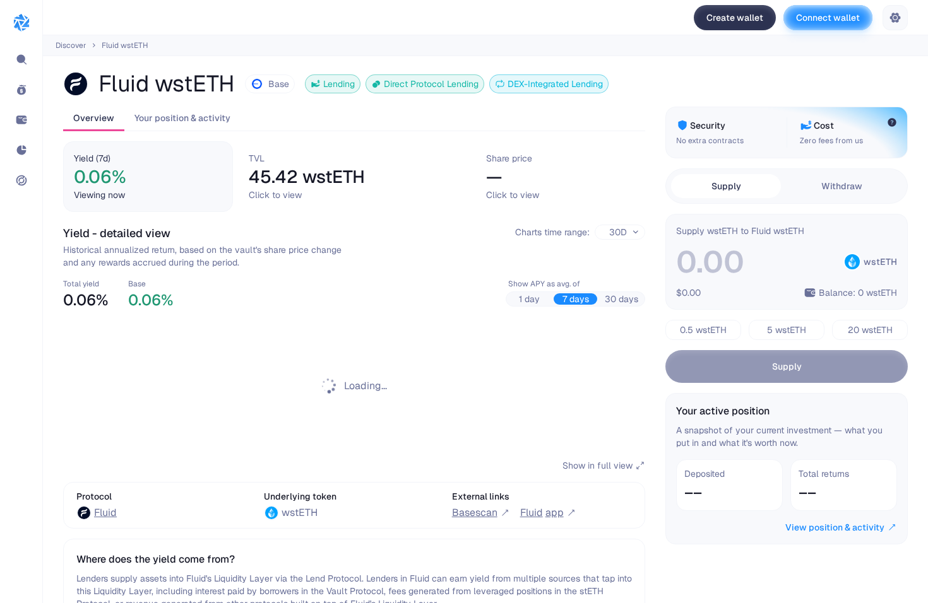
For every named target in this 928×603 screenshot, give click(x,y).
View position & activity (834, 527)
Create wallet (734, 17)
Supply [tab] (726, 186)
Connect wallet (828, 17)
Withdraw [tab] (841, 186)
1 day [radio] (529, 299)
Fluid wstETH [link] (125, 45)
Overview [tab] (93, 118)
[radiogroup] (575, 299)
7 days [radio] (575, 299)
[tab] (148, 176)
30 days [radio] (621, 299)
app (542, 512)
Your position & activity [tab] (182, 118)
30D (618, 232)
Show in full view (597, 465)
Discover (71, 45)
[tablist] (354, 119)
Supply (787, 366)
